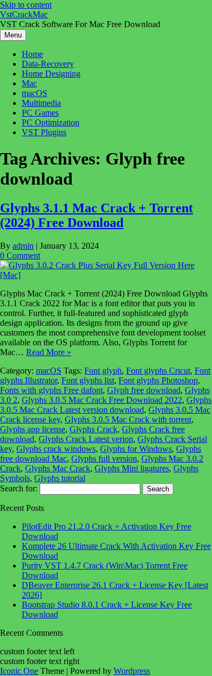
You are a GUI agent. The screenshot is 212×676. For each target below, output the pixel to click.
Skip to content (26, 4)
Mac (29, 83)
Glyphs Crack (93, 429)
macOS (34, 93)
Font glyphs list (87, 380)
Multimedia (41, 103)
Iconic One (19, 670)
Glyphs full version (104, 458)
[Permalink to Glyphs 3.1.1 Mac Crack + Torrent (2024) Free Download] (106, 275)
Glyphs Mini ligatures (132, 468)
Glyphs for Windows (136, 448)
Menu (13, 35)
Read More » (48, 352)
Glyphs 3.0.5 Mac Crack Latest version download (105, 404)
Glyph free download (143, 390)
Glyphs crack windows (56, 448)
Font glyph (103, 370)
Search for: (19, 488)
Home (32, 54)
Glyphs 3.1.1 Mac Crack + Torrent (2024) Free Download (96, 215)
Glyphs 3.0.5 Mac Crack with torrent (128, 419)
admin (23, 245)
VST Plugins (44, 132)
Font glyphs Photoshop (158, 380)
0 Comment (20, 255)
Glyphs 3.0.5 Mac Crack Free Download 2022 (102, 400)
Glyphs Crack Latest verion (86, 439)
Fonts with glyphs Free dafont (51, 390)
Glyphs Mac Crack (57, 468)
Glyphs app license (32, 429)
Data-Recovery (48, 63)
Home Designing (51, 73)
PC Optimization (50, 122)
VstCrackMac (24, 14)
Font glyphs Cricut (158, 370)
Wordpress (132, 670)
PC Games (40, 112)
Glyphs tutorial (59, 478)
